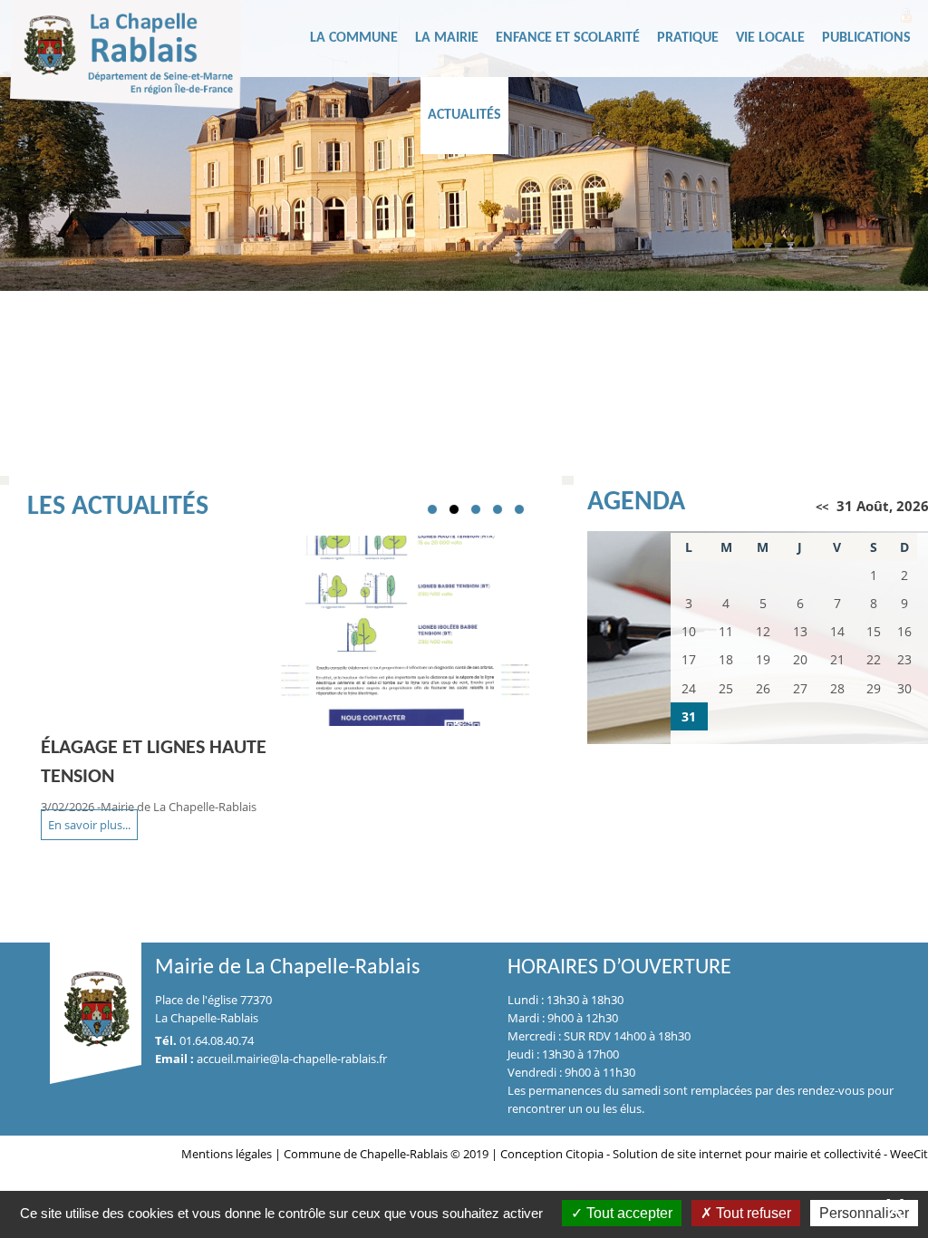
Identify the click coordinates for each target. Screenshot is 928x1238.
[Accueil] (155, 59)
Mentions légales (228, 1154)
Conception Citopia (552, 1154)
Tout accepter (627, 1213)
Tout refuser (751, 1213)
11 (564, 455)
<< (822, 506)
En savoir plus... (89, 825)
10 (542, 455)
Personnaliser (864, 1213)
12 (586, 455)
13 (608, 455)
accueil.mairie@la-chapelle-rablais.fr (292, 1058)
